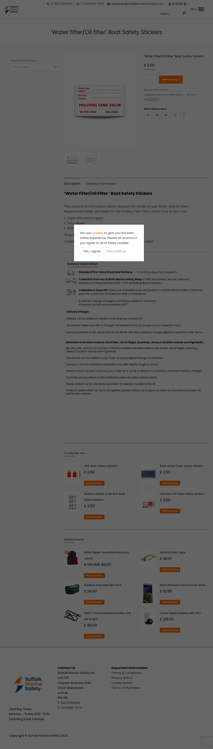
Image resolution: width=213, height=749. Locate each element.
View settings (116, 251)
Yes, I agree (91, 251)
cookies (97, 233)
